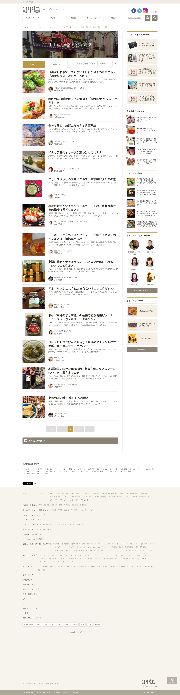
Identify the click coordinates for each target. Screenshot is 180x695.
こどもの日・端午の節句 (32, 539)
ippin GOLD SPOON (30, 618)
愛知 (66, 624)
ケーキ (42, 555)
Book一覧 (40, 683)
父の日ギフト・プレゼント (79, 500)
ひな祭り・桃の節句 (30, 534)
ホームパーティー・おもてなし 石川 (35, 471)
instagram (145, 10)
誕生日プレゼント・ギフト (65, 493)
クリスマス (27, 524)
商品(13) (56, 64)
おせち (39, 529)
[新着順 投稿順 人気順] (108, 63)
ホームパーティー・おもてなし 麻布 (87, 469)
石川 (52, 624)
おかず (89, 547)
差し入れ (46, 505)
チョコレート (87, 555)
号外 (24, 613)
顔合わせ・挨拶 (56, 505)
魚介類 (121, 547)
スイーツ (38, 519)
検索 (155, 18)
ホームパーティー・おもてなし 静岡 (62, 471)
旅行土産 (75, 505)
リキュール (121, 566)
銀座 (82, 624)
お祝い (52, 493)
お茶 (38, 570)
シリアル (107, 544)
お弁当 (81, 550)
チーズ (57, 547)
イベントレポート (29, 589)
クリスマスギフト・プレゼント (82, 496)
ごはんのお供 (75, 544)
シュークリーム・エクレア (116, 555)
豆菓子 (144, 558)
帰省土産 (67, 505)
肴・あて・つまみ (146, 550)
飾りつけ (74, 510)
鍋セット (69, 550)
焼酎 (51, 566)
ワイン (39, 566)
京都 (45, 624)
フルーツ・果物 (67, 562)
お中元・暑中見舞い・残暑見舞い (136, 493)
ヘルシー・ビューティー (32, 515)
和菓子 (90, 558)
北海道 (74, 624)
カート (147, 18)
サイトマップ (67, 692)
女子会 (66, 510)
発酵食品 (143, 547)
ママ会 (60, 510)
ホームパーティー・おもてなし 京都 (114, 469)
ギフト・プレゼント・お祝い (34, 493)
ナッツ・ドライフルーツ (69, 547)
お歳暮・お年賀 (100, 496)
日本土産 (83, 505)
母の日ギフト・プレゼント (59, 500)
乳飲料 (44, 570)
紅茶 (152, 566)
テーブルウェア (28, 584)
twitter (139, 10)
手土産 (53, 510)
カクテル (113, 566)
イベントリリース (29, 608)
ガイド (25, 603)
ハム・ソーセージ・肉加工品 (107, 547)
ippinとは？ (154, 12)
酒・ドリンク (27, 567)
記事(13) (33, 64)
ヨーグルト (98, 544)
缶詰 (75, 550)
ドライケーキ (73, 558)
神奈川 (97, 624)
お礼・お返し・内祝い (109, 493)
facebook (133, 10)
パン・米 (115, 544)
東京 (38, 624)
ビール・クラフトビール (99, 566)
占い (24, 599)
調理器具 (26, 580)
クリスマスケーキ (60, 524)
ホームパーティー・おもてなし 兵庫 (90, 471)
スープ (110, 550)
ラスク (129, 555)
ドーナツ (43, 558)
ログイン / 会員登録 (134, 18)
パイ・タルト (51, 555)
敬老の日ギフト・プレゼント (60, 496)
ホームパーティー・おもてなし (33, 469)
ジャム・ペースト (126, 544)
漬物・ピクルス (87, 544)
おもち (49, 529)
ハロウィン (27, 520)
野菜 (136, 547)
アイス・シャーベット (122, 558)
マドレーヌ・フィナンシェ (57, 558)
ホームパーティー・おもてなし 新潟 (35, 473)
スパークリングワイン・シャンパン (76, 566)
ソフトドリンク (132, 566)
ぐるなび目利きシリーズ (43, 692)
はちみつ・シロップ (148, 544)
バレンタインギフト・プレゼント (119, 496)
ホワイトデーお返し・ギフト (143, 496)
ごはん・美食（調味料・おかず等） (37, 544)
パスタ (82, 547)
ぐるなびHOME (27, 692)
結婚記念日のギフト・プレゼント (88, 493)
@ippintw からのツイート (79, 632)
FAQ (74, 692)
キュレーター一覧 (28, 683)
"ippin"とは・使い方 (52, 683)
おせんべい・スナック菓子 (103, 558)
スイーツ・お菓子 (29, 555)
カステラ (83, 558)
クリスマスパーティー (75, 524)
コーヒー (146, 566)
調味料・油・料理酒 (62, 544)
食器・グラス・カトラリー (33, 575)
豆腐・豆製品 (59, 550)
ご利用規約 (57, 692)
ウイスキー (58, 566)
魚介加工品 (129, 547)
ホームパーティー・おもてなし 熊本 (142, 469)
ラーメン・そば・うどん (129, 550)
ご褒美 (121, 493)
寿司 (87, 550)
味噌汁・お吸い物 (96, 550)
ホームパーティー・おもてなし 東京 (59, 469)
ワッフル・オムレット (141, 555)
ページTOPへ (172, 688)
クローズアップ (28, 594)
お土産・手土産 (28, 505)
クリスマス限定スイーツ (43, 524)
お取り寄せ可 (28, 624)
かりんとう (136, 558)
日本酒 (45, 566)
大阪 (89, 624)
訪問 (40, 505)
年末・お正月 (27, 529)
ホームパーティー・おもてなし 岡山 (118, 471)
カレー (116, 550)
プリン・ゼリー (99, 555)
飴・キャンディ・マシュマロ (50, 562)
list (35, 483)
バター (136, 544)
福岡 (59, 624)
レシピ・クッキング (86, 510)
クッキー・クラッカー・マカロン (69, 555)
